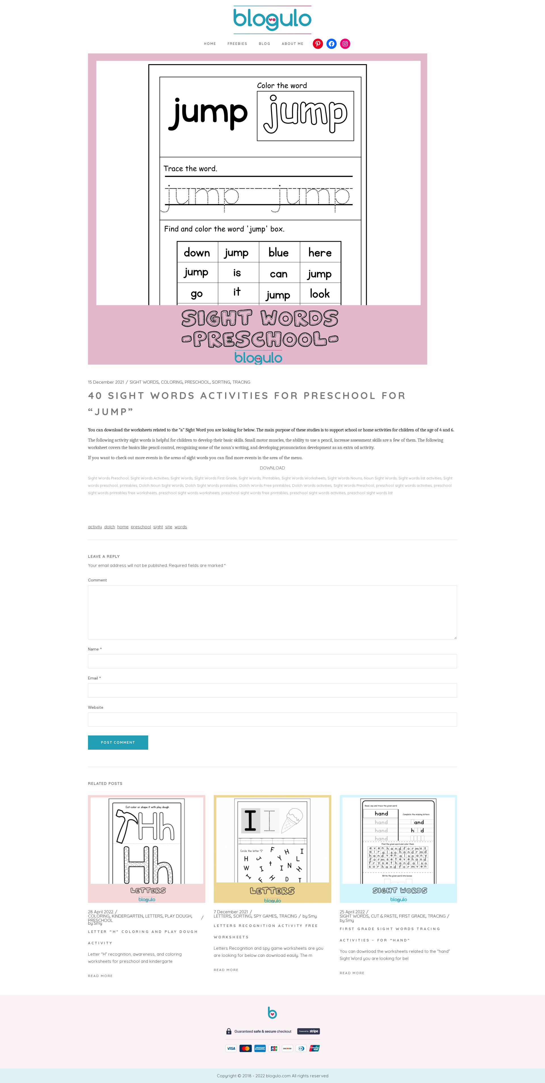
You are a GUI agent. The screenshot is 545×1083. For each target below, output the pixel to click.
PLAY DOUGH (178, 916)
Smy (95, 923)
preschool (141, 526)
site (168, 526)
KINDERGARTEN (127, 916)
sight (158, 526)
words (181, 526)
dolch (109, 526)
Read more (100, 976)
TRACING (241, 382)
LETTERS (154, 916)
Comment (97, 580)
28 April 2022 (100, 912)
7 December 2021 (231, 912)
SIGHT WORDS (144, 382)
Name (95, 649)
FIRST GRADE (412, 916)
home (123, 526)
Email (94, 678)
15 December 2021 (106, 382)
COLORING (172, 382)
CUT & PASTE (384, 916)
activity (95, 526)
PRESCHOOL (197, 382)
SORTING (221, 382)
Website (95, 707)
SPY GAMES (265, 916)
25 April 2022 (352, 912)
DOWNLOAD (272, 468)
